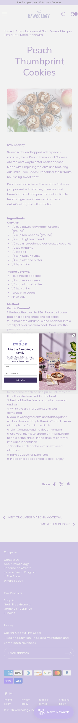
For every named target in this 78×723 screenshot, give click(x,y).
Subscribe (20, 380)
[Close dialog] (73, 335)
